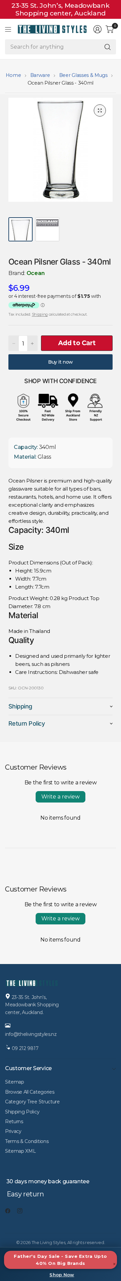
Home (13, 75)
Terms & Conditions (26, 1141)
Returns (14, 1121)
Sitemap (14, 1082)
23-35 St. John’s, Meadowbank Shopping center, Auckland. (32, 1004)
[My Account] (97, 29)
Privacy (13, 1131)
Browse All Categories (29, 1092)
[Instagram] (22, 1210)
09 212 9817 (25, 1048)
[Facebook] (10, 1210)
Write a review (60, 796)
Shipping (40, 314)
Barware (40, 75)
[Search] (107, 46)
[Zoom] (100, 110)
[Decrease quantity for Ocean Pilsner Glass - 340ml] (14, 343)
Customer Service (28, 1068)
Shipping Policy (22, 1112)
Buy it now (60, 362)
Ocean (35, 273)
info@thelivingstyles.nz (31, 1034)
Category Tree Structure (32, 1102)
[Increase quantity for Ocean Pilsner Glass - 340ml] (32, 343)
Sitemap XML (20, 1151)
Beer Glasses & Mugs (83, 75)
